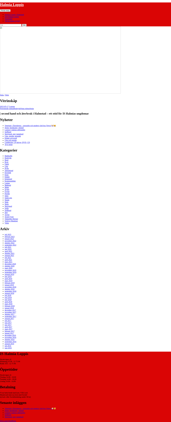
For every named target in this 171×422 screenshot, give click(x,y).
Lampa (7, 183)
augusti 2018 (9, 293)
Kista (6, 175)
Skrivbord (8, 206)
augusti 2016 (9, 344)
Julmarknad (9, 171)
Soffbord (8, 132)
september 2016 (10, 342)
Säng (6, 196)
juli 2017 (8, 321)
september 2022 (10, 245)
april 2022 (8, 251)
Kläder (7, 177)
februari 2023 (10, 237)
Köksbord (8, 179)
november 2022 (10, 241)
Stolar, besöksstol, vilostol (14, 128)
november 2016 (10, 337)
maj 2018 (8, 300)
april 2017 (8, 327)
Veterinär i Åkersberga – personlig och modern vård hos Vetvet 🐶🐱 (30, 126)
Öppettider (8, 19)
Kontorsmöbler (10, 181)
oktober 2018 (9, 289)
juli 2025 (8, 235)
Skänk (7, 200)
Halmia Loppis (12, 4)
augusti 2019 (9, 274)
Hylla (7, 168)
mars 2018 (8, 304)
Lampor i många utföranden (15, 130)
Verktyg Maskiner (11, 221)
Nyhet (7, 189)
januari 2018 (9, 308)
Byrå (6, 162)
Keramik (8, 173)
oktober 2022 (9, 243)
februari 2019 (10, 283)
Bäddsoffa (8, 156)
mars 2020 (8, 268)
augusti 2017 (9, 319)
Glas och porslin (11, 140)
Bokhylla (10, 109)
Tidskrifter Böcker (11, 219)
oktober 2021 (9, 253)
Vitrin (7, 95)
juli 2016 (8, 346)
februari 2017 (10, 331)
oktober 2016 (9, 340)
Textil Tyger (9, 217)
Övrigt (7, 192)
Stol (6, 213)
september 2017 (10, 316)
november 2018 (10, 287)
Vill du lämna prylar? (12, 21)
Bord (6, 160)
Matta (7, 187)
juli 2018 (8, 295)
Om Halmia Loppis (12, 17)
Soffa (7, 208)
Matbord (8, 185)
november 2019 (10, 270)
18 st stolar (9, 145)
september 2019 (10, 272)
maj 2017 (8, 325)
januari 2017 (9, 333)
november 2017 (10, 312)
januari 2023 (9, 239)
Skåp (2, 95)
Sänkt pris (8, 198)
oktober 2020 (9, 266)
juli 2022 (8, 247)
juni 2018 (8, 298)
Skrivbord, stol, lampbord (14, 134)
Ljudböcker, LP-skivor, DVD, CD (17, 142)
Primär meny (5, 10)
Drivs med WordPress (8, 421)
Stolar (27, 109)
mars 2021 (8, 262)
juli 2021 (8, 258)
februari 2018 (10, 306)
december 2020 (10, 264)
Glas (6, 166)
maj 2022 (8, 249)
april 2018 (8, 302)
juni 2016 (8, 348)
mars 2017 (8, 329)
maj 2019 (8, 277)
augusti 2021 (9, 256)
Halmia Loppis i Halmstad (14, 15)
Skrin (7, 204)
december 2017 (10, 310)
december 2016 (10, 335)
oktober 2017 (9, 314)
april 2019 (8, 279)
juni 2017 (8, 323)
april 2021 (8, 260)
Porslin (7, 194)
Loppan (12, 106)
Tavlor (7, 215)
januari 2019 (9, 285)
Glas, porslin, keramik (13, 136)
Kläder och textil (11, 138)
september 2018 (10, 291)
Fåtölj (7, 164)
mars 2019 (8, 281)
